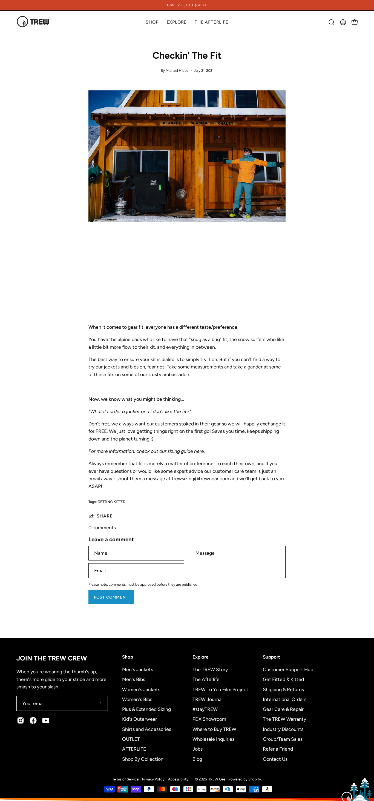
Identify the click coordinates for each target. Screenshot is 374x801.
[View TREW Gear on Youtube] (46, 720)
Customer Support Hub (288, 669)
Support (271, 657)
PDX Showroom (209, 719)
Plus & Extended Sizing (146, 709)
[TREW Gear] (32, 22)
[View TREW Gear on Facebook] (33, 720)
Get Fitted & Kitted (283, 679)
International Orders (284, 699)
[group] (187, 5)
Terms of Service (125, 779)
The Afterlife (206, 679)
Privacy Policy (153, 779)
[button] (177, 22)
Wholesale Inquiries (213, 739)
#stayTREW (205, 709)
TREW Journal (207, 699)
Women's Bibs (137, 699)
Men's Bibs (133, 679)
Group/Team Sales (283, 739)
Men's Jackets (137, 669)
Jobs (197, 749)
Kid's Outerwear (139, 719)
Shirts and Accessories (146, 729)
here (199, 451)
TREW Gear (217, 779)
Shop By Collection (142, 759)
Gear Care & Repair (283, 709)
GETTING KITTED (111, 501)
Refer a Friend (278, 749)
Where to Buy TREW (214, 729)
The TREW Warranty (284, 719)
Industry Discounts (283, 729)
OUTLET (131, 739)
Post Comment (111, 597)
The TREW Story (210, 669)
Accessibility (178, 779)
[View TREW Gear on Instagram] (20, 720)
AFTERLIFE (134, 749)
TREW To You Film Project (220, 689)
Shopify (254, 779)
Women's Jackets (141, 689)
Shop (127, 657)
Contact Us (275, 759)
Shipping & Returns (283, 689)
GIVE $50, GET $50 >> (187, 5)
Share (105, 516)
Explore (200, 657)
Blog (197, 759)
